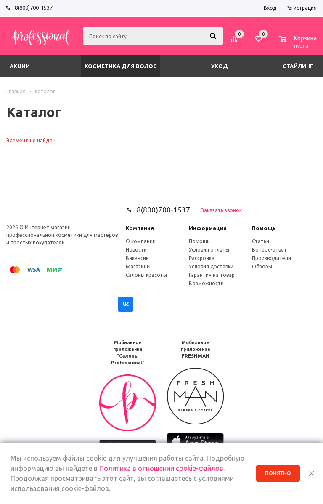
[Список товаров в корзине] (299, 44)
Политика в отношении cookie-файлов (161, 468)
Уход (219, 66)
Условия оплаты (209, 249)
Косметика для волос (121, 66)
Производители (271, 258)
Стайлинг (298, 66)
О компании (141, 241)
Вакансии (137, 258)
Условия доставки (211, 266)
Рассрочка (201, 258)
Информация (208, 228)
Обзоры (262, 266)
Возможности (206, 283)
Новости (136, 249)
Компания (140, 228)
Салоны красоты (146, 275)
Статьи (260, 241)
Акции (20, 66)
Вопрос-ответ (269, 249)
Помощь (264, 228)
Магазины (138, 266)
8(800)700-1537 (34, 8)
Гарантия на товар (212, 275)
